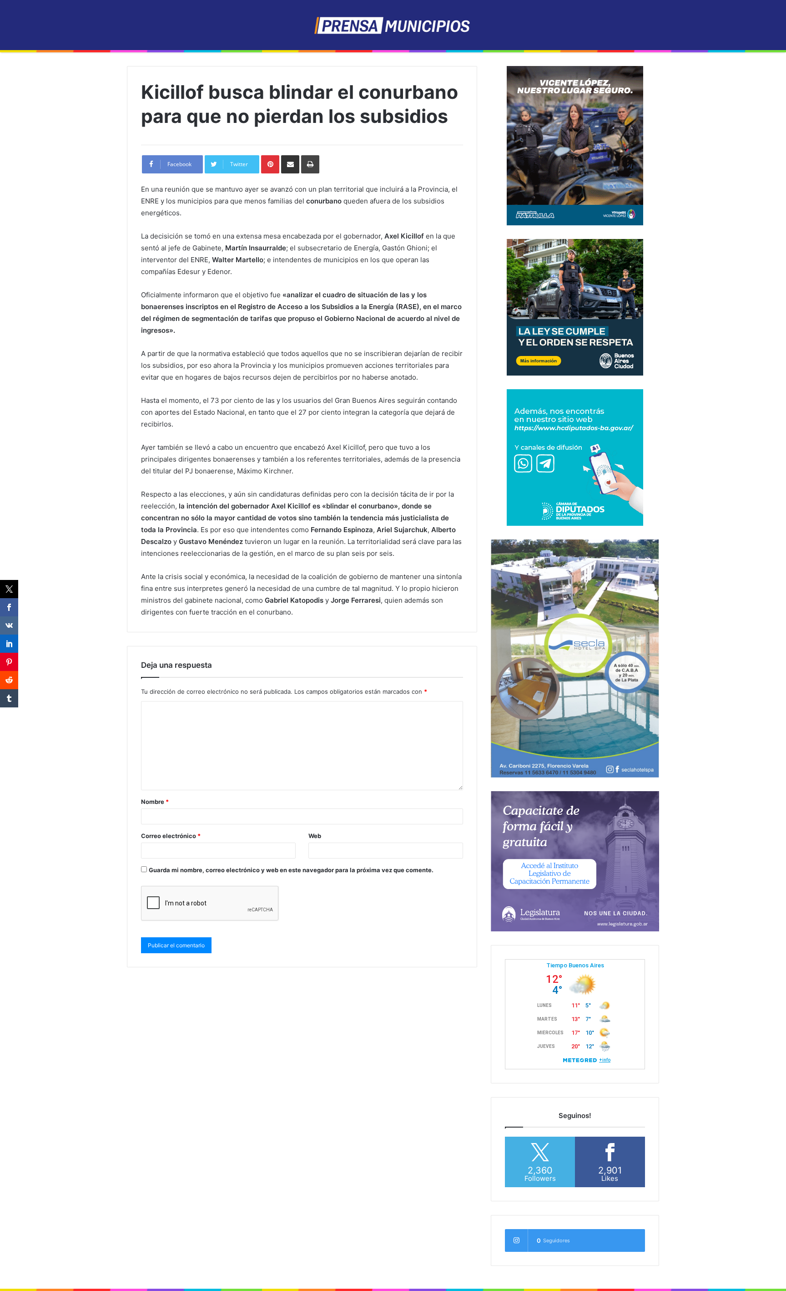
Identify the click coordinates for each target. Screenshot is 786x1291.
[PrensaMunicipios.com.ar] (393, 25)
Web (314, 835)
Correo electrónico (171, 835)
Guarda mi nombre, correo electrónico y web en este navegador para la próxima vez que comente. (291, 870)
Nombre (155, 801)
